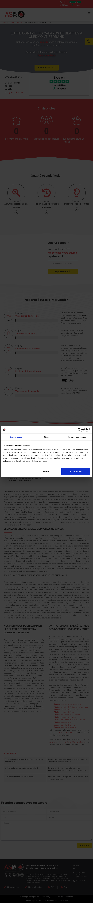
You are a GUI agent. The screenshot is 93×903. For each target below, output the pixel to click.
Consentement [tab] (16, 437)
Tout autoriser (76, 471)
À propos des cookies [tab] (77, 437)
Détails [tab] (47, 437)
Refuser (46, 471)
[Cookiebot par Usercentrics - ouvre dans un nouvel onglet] (79, 430)
